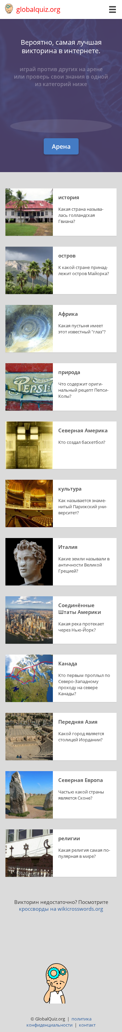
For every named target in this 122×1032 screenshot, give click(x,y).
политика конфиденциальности (59, 1022)
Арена (61, 146)
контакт (87, 1025)
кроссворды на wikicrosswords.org (61, 908)
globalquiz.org (38, 9)
